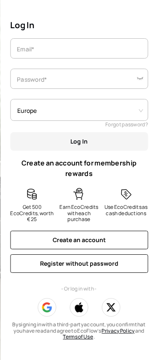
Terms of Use (78, 336)
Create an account (79, 240)
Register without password (79, 263)
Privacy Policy (118, 330)
